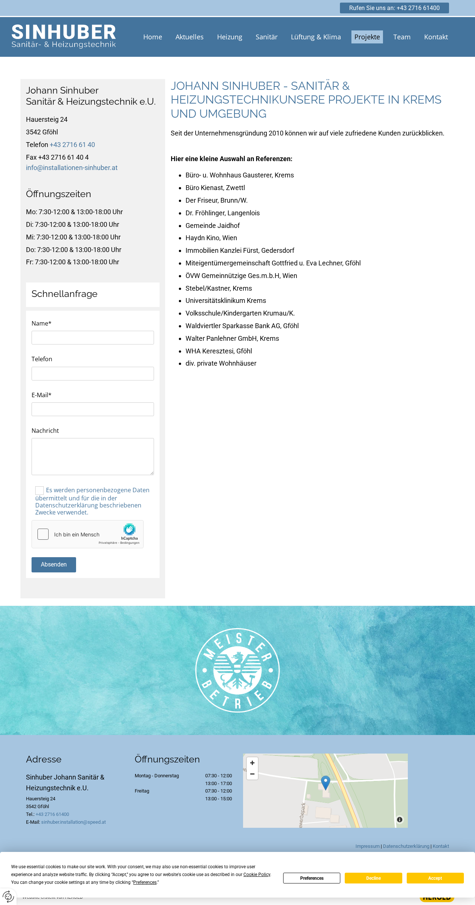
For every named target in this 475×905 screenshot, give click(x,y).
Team (402, 36)
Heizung (229, 36)
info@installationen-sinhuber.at (72, 167)
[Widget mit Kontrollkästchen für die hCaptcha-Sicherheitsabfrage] (88, 534)
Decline (373, 878)
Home (152, 36)
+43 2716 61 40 (72, 144)
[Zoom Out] (252, 774)
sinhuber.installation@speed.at (73, 822)
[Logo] (63, 36)
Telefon (42, 359)
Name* (42, 323)
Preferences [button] (145, 882)
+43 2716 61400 (52, 814)
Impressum (368, 846)
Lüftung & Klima (316, 36)
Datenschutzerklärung (406, 846)
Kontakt (436, 36)
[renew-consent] (8, 896)
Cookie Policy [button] (256, 874)
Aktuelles (190, 36)
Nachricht (45, 430)
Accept (435, 878)
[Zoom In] (252, 762)
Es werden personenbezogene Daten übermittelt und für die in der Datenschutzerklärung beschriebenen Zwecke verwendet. (92, 501)
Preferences (312, 878)
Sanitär (267, 36)
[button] (394, 8)
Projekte (367, 36)
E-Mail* (42, 395)
